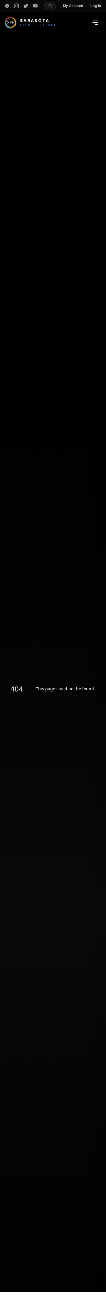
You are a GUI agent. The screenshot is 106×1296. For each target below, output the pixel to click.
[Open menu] (95, 23)
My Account (73, 6)
